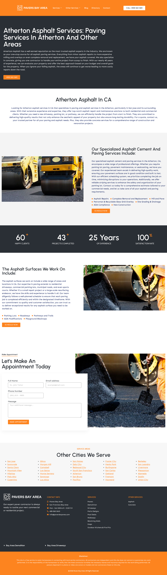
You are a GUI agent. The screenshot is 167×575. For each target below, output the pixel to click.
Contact (106, 8)
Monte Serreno (47, 473)
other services (135, 497)
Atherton (77, 473)
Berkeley (142, 461)
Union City (143, 479)
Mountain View (14, 470)
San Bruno (77, 476)
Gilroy (43, 461)
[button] (21, 545)
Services (56, 8)
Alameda (142, 473)
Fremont (109, 476)
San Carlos (110, 470)
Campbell (44, 467)
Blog (86, 8)
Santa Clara (13, 467)
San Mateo (78, 461)
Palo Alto (11, 476)
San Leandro (144, 464)
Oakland (109, 473)
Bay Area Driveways (56, 545)
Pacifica (76, 479)
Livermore (143, 467)
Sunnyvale (12, 464)
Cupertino (12, 479)
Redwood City (79, 467)
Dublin (141, 476)
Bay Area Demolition (15, 545)
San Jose (11, 461)
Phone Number (15, 391)
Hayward (109, 479)
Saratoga (44, 476)
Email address (52, 381)
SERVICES (92, 497)
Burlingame (110, 467)
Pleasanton (143, 470)
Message (12, 401)
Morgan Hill (45, 464)
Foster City (110, 461)
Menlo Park (110, 464)
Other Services (72, 8)
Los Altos (44, 479)
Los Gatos (45, 470)
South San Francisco (82, 470)
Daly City (77, 464)
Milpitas (11, 473)
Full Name (13, 381)
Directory (96, 8)
